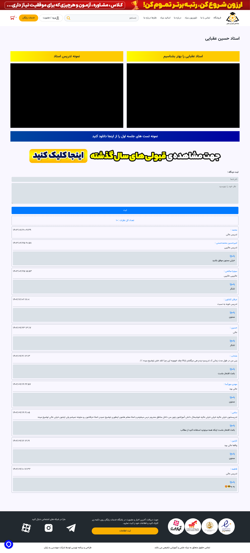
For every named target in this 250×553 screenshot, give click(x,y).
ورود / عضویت (49, 18)
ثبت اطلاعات (125, 531)
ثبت (125, 210)
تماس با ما (205, 18)
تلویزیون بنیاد (191, 18)
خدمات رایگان (28, 18)
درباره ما (177, 18)
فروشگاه (217, 18)
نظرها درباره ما (150, 18)
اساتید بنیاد (165, 18)
